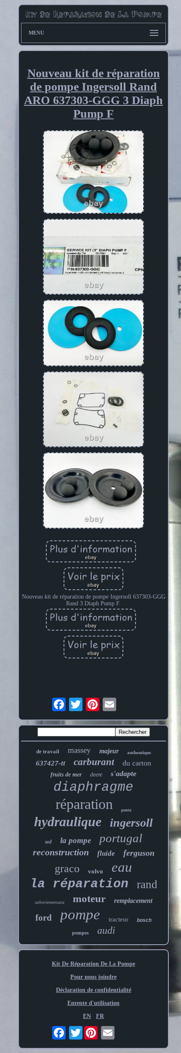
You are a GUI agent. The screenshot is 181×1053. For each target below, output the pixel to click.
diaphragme (93, 787)
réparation (84, 804)
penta (126, 810)
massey (79, 750)
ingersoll (131, 822)
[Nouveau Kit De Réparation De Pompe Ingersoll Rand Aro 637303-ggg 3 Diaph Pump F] (93, 173)
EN (87, 1016)
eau (122, 867)
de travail (47, 751)
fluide (106, 853)
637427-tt (50, 763)
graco (67, 868)
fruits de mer (66, 774)
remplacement (133, 900)
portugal (120, 838)
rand (147, 884)
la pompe (75, 840)
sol (48, 841)
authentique (139, 752)
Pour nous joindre (93, 977)
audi (106, 930)
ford (43, 918)
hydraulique (67, 821)
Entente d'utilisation (93, 1003)
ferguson (138, 852)
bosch (144, 920)
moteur (89, 898)
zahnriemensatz (49, 902)
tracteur (118, 919)
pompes (80, 932)
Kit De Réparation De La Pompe (93, 964)
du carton (136, 763)
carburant (94, 762)
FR (100, 1016)
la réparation (79, 884)
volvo (95, 871)
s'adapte (123, 773)
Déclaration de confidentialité (93, 990)
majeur (109, 751)
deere (96, 774)
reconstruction (61, 852)
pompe (80, 914)
